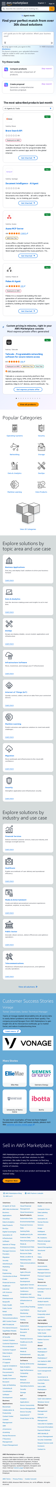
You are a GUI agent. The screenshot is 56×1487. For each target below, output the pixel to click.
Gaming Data (25, 1231)
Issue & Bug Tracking (27, 1307)
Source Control (25, 1316)
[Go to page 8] (33, 398)
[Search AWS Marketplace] (51, 9)
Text (39, 1254)
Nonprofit (6, 1302)
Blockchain (7, 1407)
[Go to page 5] (25, 398)
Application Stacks (26, 1288)
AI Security (6, 1337)
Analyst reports (43, 1301)
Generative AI (7, 1235)
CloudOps (6, 1219)
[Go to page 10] (37, 398)
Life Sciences (7, 1292)
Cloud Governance (26, 1212)
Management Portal (45, 1326)
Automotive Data (26, 1218)
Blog (39, 1295)
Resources (42, 1282)
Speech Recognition (45, 1247)
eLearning (6, 1432)
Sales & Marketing (9, 1385)
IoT (21, 1395)
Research (6, 1382)
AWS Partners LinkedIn (35, 1193)
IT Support (6, 1362)
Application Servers (27, 1285)
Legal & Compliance (10, 1366)
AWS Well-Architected (10, 1209)
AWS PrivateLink (8, 1324)
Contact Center (8, 1416)
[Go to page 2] (18, 398)
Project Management (10, 1445)
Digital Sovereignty (9, 1232)
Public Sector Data (26, 1250)
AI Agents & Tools (9, 1206)
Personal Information (45, 1427)
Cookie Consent (30, 1479)
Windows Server (43, 1402)
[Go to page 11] (40, 398)
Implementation (43, 1269)
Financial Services (9, 1282)
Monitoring (24, 1313)
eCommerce (7, 1429)
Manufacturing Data (27, 1241)
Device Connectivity (27, 1405)
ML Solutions (42, 1238)
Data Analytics (25, 1367)
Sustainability (7, 1315)
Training (40, 1279)
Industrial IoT (25, 1415)
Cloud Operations (27, 1203)
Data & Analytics (8, 1222)
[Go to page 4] (23, 398)
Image (40, 1228)
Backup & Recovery (27, 1364)
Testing (22, 1320)
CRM (4, 1426)
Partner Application (44, 1336)
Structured (41, 1250)
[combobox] (25, 9)
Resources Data (26, 1253)
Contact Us (41, 1449)
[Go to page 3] (21, 398)
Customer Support (9, 1350)
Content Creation (9, 1340)
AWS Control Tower (9, 1321)
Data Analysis (7, 1353)
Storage (23, 1392)
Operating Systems (27, 1386)
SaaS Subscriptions (44, 1399)
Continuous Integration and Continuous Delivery (27, 1294)
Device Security (25, 1412)
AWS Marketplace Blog (13, 1193)
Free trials (41, 1383)
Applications (24, 1402)
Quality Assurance (9, 1378)
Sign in (51, 4)
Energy (5, 1270)
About (40, 1345)
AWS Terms (7, 1479)
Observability (7, 1369)
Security (5, 1260)
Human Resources (9, 1435)
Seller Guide (42, 1333)
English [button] (41, 3)
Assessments (42, 1266)
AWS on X (8, 1196)
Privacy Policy (18, 1479)
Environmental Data (27, 1222)
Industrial (6, 1289)
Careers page (18, 1468)
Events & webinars (44, 1298)
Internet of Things (9, 1244)
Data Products (8, 1225)
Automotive (24, 1326)
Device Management (27, 1408)
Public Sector (7, 1308)
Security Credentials (45, 1440)
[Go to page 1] (16, 398)
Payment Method (44, 1430)
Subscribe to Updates (45, 1424)
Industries (24, 1323)
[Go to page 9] (35, 398)
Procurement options (45, 1367)
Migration (6, 1257)
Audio (40, 1206)
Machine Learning (9, 1248)
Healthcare (6, 1286)
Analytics (23, 1399)
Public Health (7, 1305)
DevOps (5, 1228)
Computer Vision (44, 1209)
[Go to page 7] (30, 398)
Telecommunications (10, 1318)
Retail (5, 1311)
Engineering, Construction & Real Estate (10, 1276)
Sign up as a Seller (44, 1330)
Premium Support (44, 1276)
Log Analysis (24, 1310)
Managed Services (44, 1273)
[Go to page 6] (28, 398)
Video (40, 1257)
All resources (42, 1285)
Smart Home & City (27, 1418)
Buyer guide (42, 1311)
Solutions (6, 1203)
